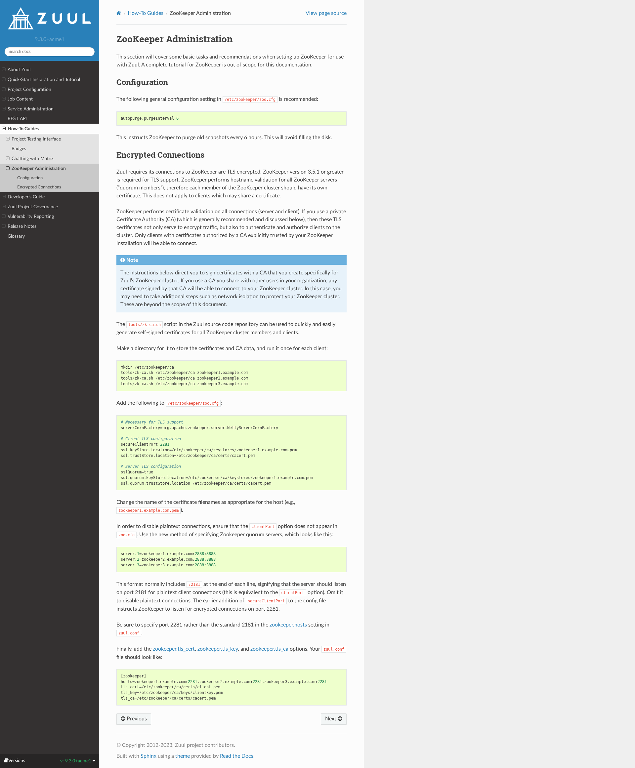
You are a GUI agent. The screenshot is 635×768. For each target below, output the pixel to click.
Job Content (20, 99)
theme (182, 756)
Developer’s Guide (26, 196)
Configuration (30, 178)
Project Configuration (29, 89)
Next (331, 718)
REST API (17, 118)
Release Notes (22, 226)
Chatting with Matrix (33, 158)
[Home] (118, 13)
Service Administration (31, 108)
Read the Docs (236, 756)
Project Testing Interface (36, 139)
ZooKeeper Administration (39, 168)
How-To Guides (23, 128)
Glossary (16, 236)
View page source (326, 13)
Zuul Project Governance (33, 206)
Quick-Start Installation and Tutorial (44, 79)
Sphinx (148, 756)
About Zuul (19, 69)
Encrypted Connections (39, 187)
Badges (19, 148)
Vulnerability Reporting (31, 216)
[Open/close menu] (4, 70)
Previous (136, 718)
